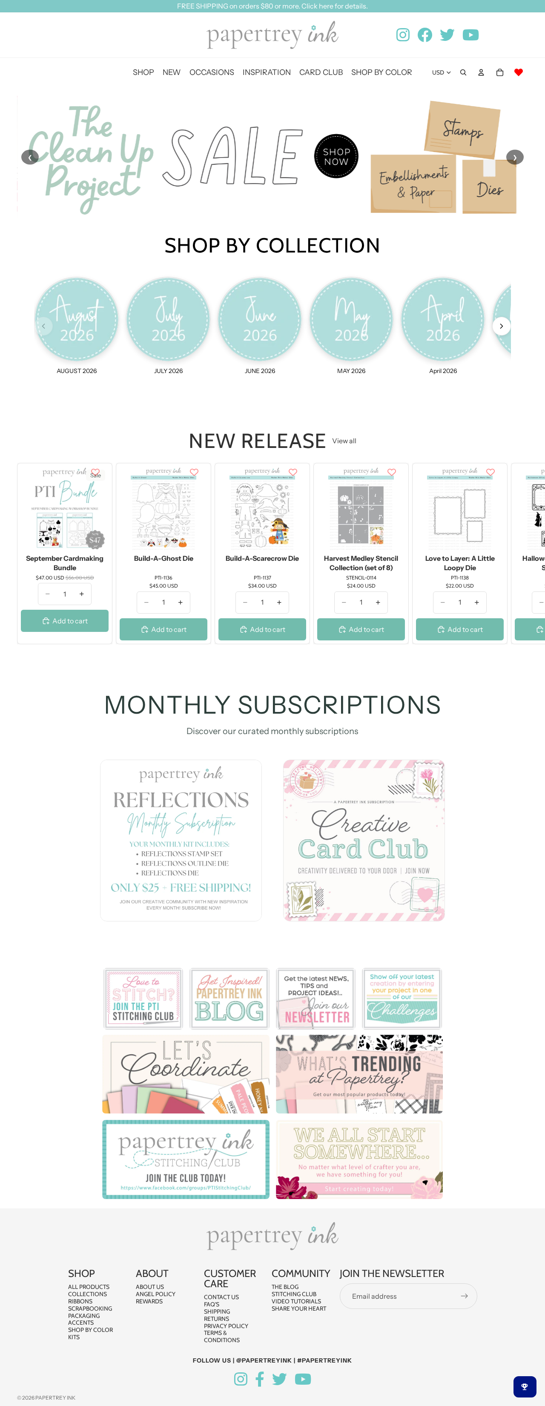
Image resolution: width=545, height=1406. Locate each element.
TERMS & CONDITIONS (222, 1336)
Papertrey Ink (55, 1398)
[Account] (481, 72)
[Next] (501, 326)
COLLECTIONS (87, 1294)
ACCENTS (81, 1322)
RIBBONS (80, 1301)
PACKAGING (84, 1315)
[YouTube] (303, 1379)
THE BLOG (285, 1287)
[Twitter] (279, 1379)
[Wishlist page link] (518, 72)
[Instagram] (240, 1379)
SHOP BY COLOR (90, 1330)
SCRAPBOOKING (90, 1308)
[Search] (463, 72)
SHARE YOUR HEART (299, 1308)
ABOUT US (150, 1287)
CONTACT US (221, 1297)
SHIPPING (217, 1311)
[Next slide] (518, 553)
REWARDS (149, 1301)
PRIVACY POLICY (226, 1325)
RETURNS (216, 1319)
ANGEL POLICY (155, 1294)
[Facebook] (259, 1379)
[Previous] (43, 326)
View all (344, 440)
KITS (74, 1337)
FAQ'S (211, 1304)
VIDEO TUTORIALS (296, 1301)
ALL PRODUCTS (88, 1287)
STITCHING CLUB (294, 1294)
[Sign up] (464, 1296)
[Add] (95, 538)
